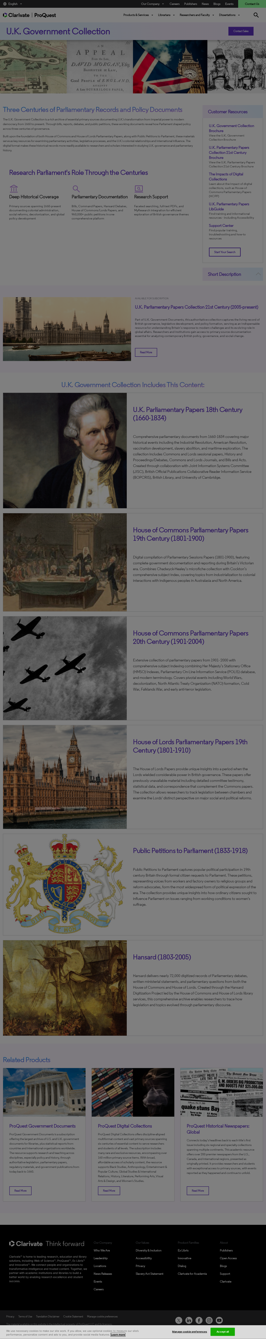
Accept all (223, 1331)
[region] (133, 1332)
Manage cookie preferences (189, 1331)
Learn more (118, 1334)
